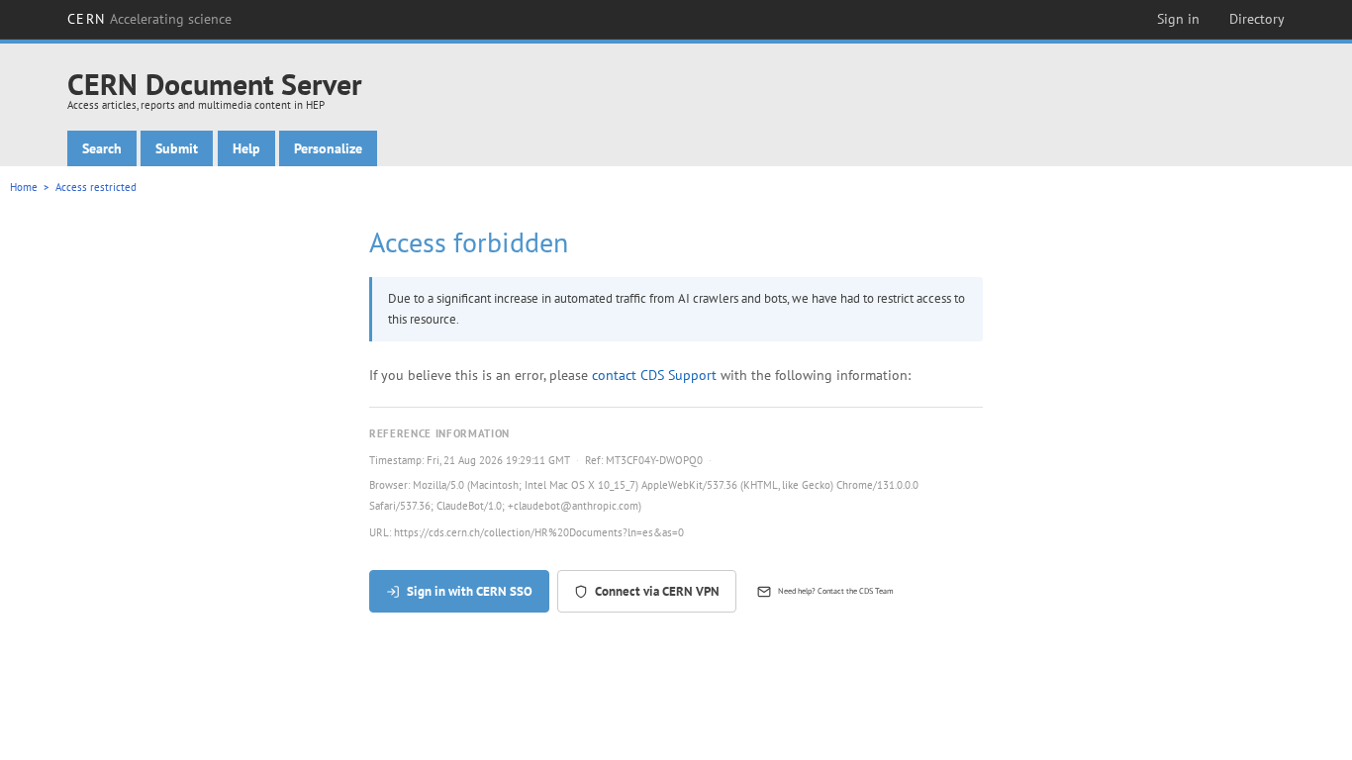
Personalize (328, 148)
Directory (1257, 19)
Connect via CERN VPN (657, 591)
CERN (149, 19)
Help (246, 148)
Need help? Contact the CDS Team (836, 591)
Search (102, 148)
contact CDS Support (654, 375)
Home (24, 187)
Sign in (1178, 19)
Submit (176, 148)
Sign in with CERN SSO (469, 591)
